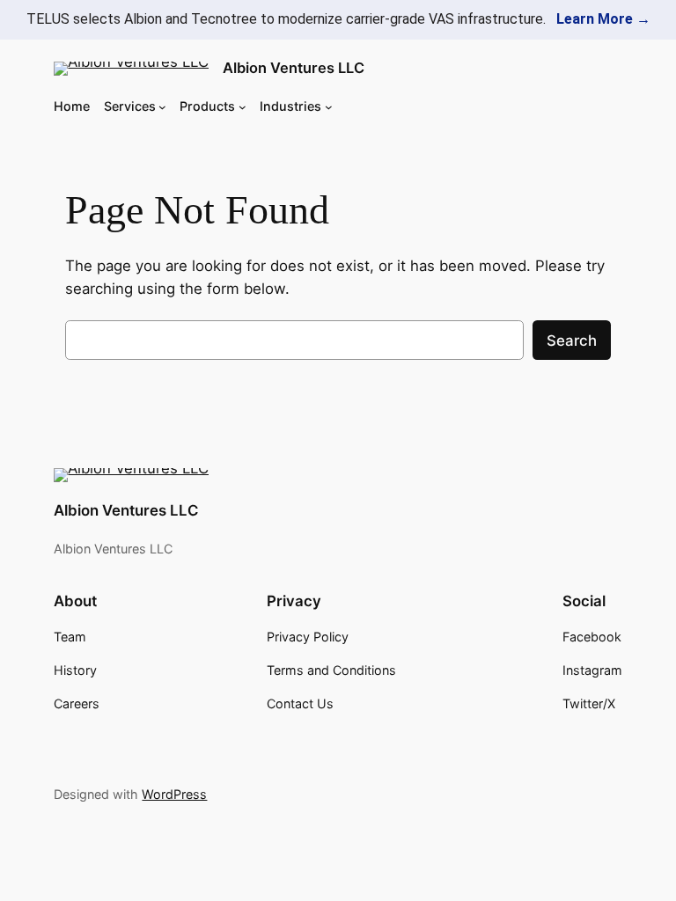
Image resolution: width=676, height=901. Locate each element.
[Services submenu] (162, 106)
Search (572, 340)
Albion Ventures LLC (293, 68)
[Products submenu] (242, 106)
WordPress (174, 794)
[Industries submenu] (329, 106)
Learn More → (603, 19)
